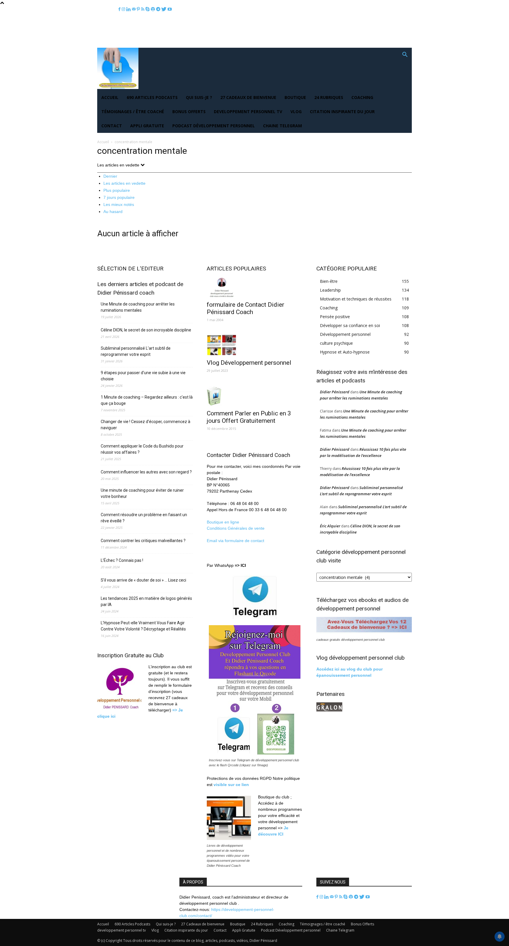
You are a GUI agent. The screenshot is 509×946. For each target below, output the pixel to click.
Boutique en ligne (223, 522)
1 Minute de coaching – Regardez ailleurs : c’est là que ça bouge (147, 400)
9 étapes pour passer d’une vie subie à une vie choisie (143, 375)
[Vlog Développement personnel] (254, 345)
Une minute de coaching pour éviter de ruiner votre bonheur (142, 493)
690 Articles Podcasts (152, 97)
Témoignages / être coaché (132, 111)
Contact (111, 125)
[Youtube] (170, 9)
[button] (405, 55)
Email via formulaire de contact (236, 540)
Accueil (109, 97)
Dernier (110, 176)
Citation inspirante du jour (342, 111)
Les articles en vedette (124, 183)
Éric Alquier (330, 526)
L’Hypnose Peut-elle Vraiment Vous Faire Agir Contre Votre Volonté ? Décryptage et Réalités (143, 625)
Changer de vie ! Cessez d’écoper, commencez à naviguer (145, 424)
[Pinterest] (139, 9)
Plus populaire (116, 190)
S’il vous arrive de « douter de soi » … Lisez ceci (143, 580)
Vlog (296, 111)
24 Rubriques (328, 97)
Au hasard (113, 211)
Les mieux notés (118, 204)
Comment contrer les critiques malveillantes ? (143, 540)
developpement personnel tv (248, 111)
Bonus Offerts (189, 111)
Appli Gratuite (147, 125)
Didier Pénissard (334, 391)
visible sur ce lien (231, 784)
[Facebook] (120, 9)
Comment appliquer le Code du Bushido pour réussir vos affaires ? (142, 449)
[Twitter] (164, 9)
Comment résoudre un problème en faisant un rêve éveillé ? (144, 517)
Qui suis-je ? (199, 97)
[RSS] (143, 9)
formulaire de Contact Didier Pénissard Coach (245, 308)
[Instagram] (124, 9)
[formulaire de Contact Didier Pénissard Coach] (254, 287)
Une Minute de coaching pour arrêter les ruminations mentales (138, 307)
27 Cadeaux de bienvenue (248, 97)
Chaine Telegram (282, 125)
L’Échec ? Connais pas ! (122, 560)
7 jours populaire (119, 197)
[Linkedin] (129, 9)
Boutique (295, 97)
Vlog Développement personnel (249, 362)
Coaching (362, 97)
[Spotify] (153, 9)
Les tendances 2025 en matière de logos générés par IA (146, 601)
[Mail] (134, 9)
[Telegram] (158, 9)
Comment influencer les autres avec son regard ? (146, 472)
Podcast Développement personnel (213, 125)
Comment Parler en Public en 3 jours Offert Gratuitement (249, 417)
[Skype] (148, 9)
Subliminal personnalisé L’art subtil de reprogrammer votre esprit (136, 351)
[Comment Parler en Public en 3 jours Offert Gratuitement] (254, 396)
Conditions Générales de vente (236, 528)
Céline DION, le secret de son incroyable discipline (146, 330)
